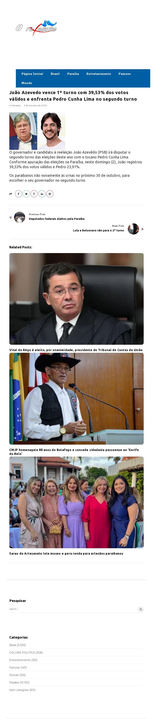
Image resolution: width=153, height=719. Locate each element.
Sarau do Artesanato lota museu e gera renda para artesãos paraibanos (66, 553)
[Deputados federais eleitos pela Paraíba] (19, 217)
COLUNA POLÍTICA (22, 652)
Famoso (124, 74)
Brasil (55, 74)
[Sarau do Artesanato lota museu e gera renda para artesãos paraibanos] (76, 502)
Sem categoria (19, 690)
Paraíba (73, 74)
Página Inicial (32, 74)
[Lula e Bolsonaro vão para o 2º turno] (133, 229)
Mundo (26, 83)
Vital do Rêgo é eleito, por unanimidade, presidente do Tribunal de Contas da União (76, 350)
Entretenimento (98, 74)
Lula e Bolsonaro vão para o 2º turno (98, 230)
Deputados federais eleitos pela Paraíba (57, 218)
